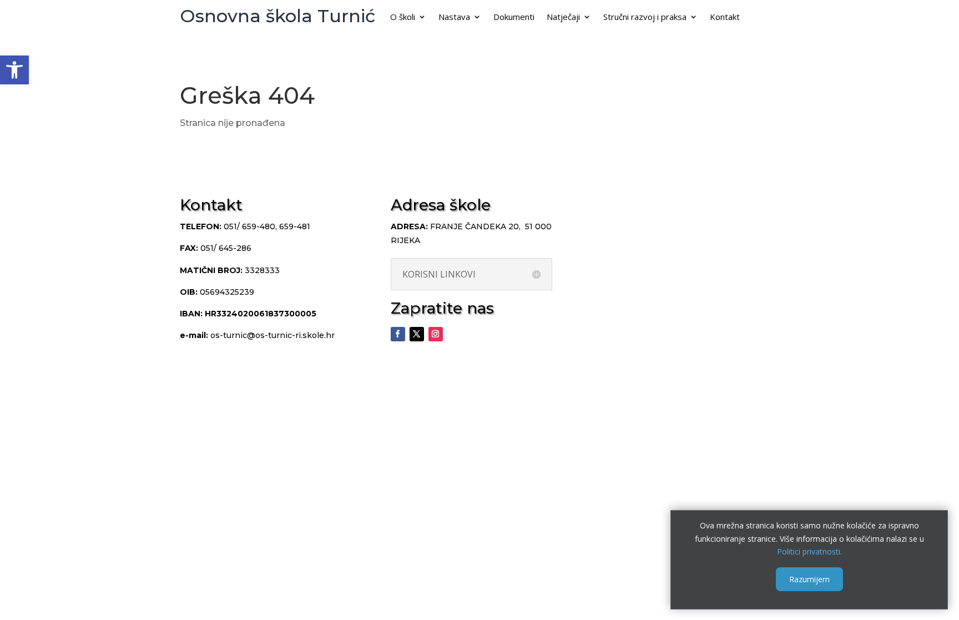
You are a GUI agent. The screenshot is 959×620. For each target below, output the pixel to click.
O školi (402, 17)
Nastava (454, 17)
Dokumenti (513, 17)
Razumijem (809, 579)
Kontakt (725, 17)
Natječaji (563, 17)
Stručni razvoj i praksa (645, 17)
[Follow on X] (417, 334)
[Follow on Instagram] (435, 334)
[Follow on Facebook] (398, 334)
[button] (14, 70)
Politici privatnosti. (809, 551)
